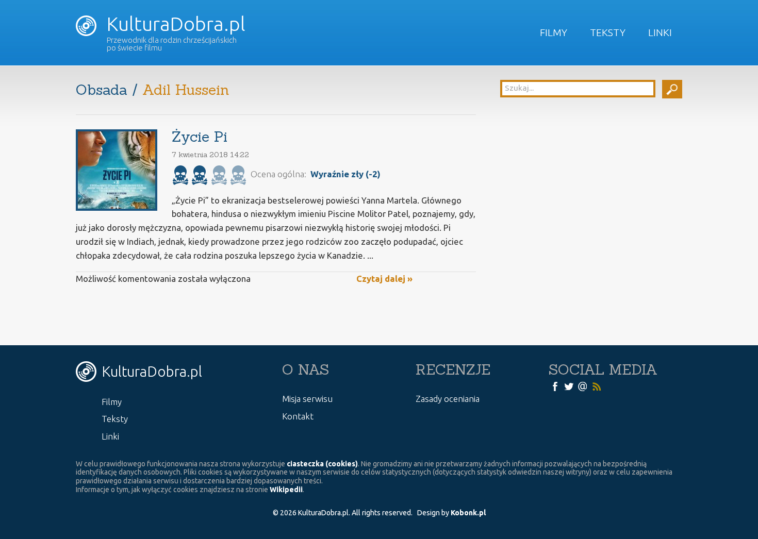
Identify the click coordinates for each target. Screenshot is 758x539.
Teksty (607, 32)
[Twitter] (569, 385)
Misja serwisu (307, 398)
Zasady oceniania (448, 398)
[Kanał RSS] (596, 385)
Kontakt (298, 416)
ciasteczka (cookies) (322, 464)
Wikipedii (286, 489)
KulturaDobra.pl (173, 24)
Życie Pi (199, 136)
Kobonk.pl (468, 513)
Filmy (553, 32)
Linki (660, 32)
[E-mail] (582, 385)
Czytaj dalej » (384, 278)
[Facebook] (555, 385)
